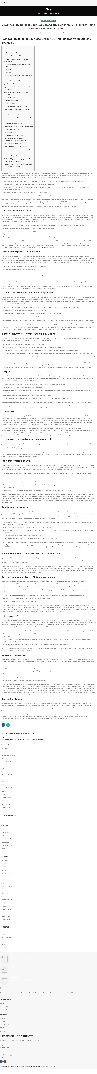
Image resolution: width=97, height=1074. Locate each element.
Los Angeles (5, 941)
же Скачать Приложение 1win (13, 135)
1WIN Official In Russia (51, 13)
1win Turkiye (5, 758)
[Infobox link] (47, 959)
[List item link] (47, 1047)
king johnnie (5, 791)
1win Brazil (4, 748)
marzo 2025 (5, 829)
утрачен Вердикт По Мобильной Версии (16, 106)
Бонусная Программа (11, 100)
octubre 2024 (5, 842)
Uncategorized (5, 804)
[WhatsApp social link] (8, 725)
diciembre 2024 (6, 839)
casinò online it (5, 784)
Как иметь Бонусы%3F (11, 156)
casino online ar (6, 781)
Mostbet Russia (6, 797)
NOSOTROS (4, 1006)
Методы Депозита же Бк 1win (13, 129)
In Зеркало (7, 69)
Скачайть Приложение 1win (13, 153)
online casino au (6, 801)
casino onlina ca (6, 778)
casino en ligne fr (6, 774)
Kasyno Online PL (6, 788)
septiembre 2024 (6, 845)
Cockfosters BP (6, 937)
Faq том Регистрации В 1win (13, 81)
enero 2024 (4, 848)
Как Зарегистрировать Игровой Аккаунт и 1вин (18, 126)
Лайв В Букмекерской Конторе (13, 114)
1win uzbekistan (6, 761)
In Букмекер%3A (9, 97)
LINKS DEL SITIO (5, 1000)
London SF (4, 934)
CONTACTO (3, 1009)
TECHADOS (3, 1028)
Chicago (3, 944)
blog (2, 768)
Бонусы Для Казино (10, 103)
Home (40, 13)
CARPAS (2, 1018)
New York (4, 931)
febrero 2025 (5, 832)
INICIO (2, 1003)
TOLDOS (2, 1021)
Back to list (4, 735)
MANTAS (2, 1031)
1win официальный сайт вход (45, 247)
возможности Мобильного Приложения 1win (18, 149)
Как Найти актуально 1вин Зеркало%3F (16, 146)
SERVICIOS (3, 1015)
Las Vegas (4, 947)
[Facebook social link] (92, 2)
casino (3, 771)
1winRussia (4, 765)
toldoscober (45, 33)
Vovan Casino (5, 807)
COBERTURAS (4, 1024)
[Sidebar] (2, 1071)
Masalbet (4, 794)
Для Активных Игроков (11, 84)
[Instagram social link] (94, 2)
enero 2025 (4, 835)
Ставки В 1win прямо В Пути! (13, 123)
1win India (4, 751)
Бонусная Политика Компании (13, 143)
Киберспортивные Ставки (12, 53)
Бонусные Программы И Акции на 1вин (16, 56)
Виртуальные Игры (10, 132)
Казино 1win (8, 72)
